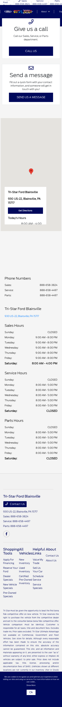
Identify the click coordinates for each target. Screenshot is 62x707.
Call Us (31, 51)
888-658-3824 (48, 285)
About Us (51, 560)
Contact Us (17, 504)
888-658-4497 (48, 290)
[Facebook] (6, 534)
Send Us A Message (31, 97)
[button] (31, 171)
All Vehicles (26, 551)
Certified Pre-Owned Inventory (25, 580)
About (51, 549)
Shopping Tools (11, 551)
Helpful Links (39, 551)
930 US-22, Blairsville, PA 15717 (22, 316)
